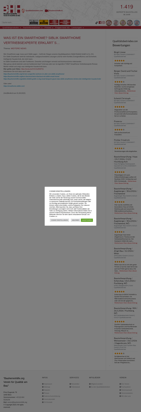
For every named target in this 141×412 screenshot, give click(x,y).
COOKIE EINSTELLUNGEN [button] (59, 220)
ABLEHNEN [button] (75, 220)
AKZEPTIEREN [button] (87, 220)
